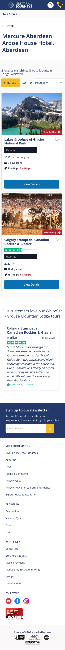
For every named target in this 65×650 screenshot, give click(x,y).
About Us (11, 459)
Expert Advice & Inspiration (21, 494)
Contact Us (12, 548)
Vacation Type (14, 518)
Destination (12, 511)
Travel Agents (13, 583)
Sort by (27, 82)
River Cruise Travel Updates (22, 453)
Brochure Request (16, 555)
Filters (11, 82)
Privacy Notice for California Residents (28, 487)
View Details (32, 184)
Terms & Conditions (17, 473)
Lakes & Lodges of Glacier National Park (24, 141)
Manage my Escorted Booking (23, 569)
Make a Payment (15, 562)
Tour (8, 532)
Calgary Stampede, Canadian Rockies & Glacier (26, 242)
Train (9, 525)
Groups (10, 576)
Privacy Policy (13, 480)
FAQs (8, 466)
